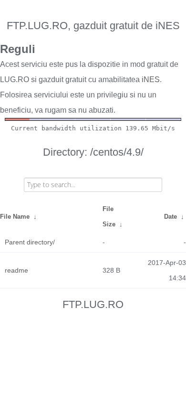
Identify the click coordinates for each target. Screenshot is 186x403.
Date (170, 216)
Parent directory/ (30, 242)
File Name (15, 216)
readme (16, 270)
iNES (151, 79)
